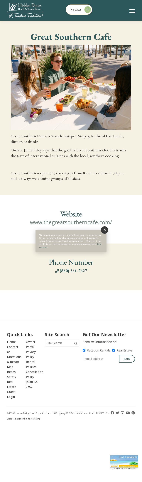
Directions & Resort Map (14, 362)
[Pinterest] (133, 413)
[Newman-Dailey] (31, 10)
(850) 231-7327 (73, 270)
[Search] (75, 343)
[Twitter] (118, 413)
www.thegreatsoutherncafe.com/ (71, 222)
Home (11, 342)
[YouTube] (128, 413)
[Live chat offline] (124, 461)
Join (127, 359)
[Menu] (132, 11)
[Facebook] (113, 413)
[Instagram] (123, 413)
